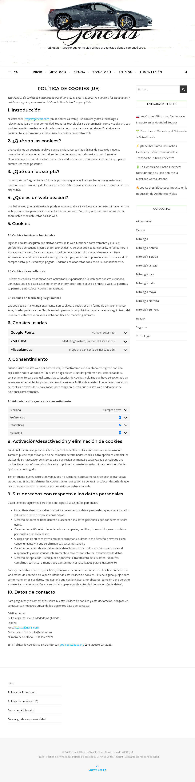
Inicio (37, 72)
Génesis (98, 31)
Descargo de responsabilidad (27, 719)
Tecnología (101, 72)
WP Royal (127, 752)
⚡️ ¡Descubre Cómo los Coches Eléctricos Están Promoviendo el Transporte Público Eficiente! (157, 152)
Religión (125, 72)
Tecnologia (143, 336)
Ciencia (79, 72)
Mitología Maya (146, 292)
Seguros (141, 327)
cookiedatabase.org (72, 644)
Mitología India (145, 283)
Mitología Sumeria (147, 309)
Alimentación (151, 72)
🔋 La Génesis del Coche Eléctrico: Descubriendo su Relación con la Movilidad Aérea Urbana (158, 173)
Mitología (58, 72)
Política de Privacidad (21, 692)
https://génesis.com (37, 119)
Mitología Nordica (147, 301)
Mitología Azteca (147, 248)
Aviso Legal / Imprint (21, 710)
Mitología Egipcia (147, 256)
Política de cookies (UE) (23, 701)
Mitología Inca (145, 274)
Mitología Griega (146, 265)
